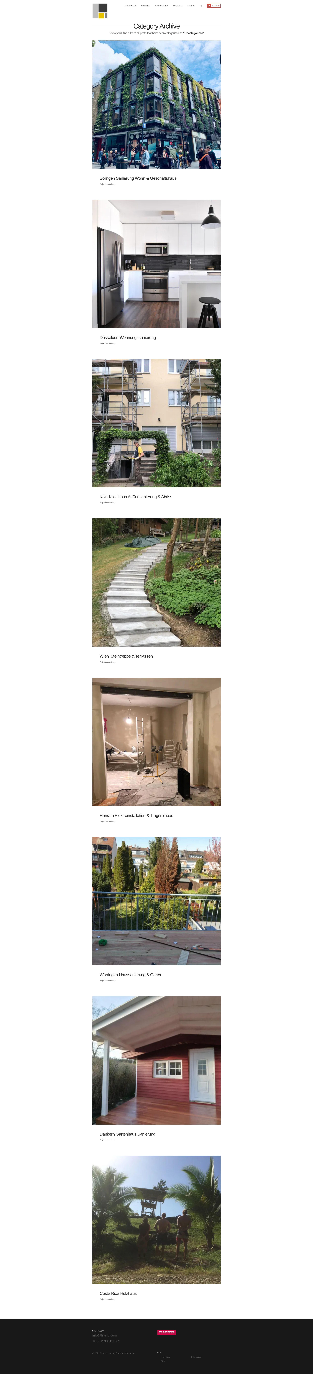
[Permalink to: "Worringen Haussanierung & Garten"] (156, 901)
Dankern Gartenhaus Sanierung (127, 1134)
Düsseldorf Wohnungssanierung (128, 337)
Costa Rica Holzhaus (118, 1293)
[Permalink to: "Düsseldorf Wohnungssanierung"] (156, 264)
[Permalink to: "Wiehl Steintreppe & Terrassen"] (156, 582)
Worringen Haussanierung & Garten (131, 974)
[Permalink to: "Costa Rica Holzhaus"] (156, 1220)
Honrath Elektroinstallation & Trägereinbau (136, 815)
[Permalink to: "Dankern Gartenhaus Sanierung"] (156, 1060)
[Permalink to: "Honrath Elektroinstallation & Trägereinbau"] (156, 742)
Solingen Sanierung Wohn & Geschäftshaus (138, 178)
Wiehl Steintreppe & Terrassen (126, 656)
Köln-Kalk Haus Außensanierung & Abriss (136, 496)
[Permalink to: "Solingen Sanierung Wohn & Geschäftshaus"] (156, 104)
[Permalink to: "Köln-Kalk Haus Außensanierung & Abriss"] (156, 423)
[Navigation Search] (201, 6)
